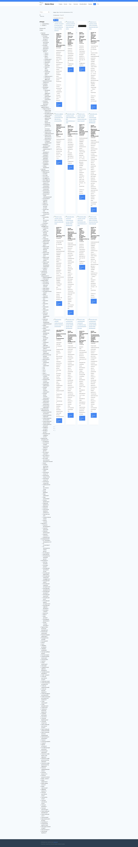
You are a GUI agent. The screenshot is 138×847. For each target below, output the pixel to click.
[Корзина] (94, 4)
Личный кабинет (83, 4)
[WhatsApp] (96, 1)
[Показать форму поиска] (97, 4)
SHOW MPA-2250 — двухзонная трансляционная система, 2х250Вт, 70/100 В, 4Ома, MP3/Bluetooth (95, 131)
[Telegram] (97, 1)
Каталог (65, 4)
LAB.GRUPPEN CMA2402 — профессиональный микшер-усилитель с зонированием (61, 334)
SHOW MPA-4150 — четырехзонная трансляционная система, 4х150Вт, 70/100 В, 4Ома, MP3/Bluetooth (72, 336)
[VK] (94, 1)
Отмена (41, 30)
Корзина (90, 4)
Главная (60, 4)
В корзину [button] (59, 103)
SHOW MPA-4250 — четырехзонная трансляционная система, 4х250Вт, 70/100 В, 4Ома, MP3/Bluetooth (95, 336)
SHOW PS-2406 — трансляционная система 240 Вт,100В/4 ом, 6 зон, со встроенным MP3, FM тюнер (83, 337)
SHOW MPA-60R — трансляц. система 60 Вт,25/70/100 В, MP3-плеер (82, 37)
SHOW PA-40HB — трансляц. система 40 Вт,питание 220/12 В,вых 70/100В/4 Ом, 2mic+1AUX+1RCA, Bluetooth (60, 40)
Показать (42, 28)
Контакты (76, 4)
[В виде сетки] (54, 20)
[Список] (57, 20)
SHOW (43, 25)
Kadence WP (56, 842)
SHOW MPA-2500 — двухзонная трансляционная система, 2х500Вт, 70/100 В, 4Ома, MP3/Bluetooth (72, 234)
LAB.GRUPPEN (45, 23)
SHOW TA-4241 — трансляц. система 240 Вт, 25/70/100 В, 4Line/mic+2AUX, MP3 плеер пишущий (95, 233)
